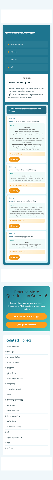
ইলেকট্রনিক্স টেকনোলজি (13, 389)
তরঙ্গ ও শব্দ (9, 351)
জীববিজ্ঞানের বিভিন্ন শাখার (14, 400)
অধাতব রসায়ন (10, 405)
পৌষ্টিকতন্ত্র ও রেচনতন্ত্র (13, 426)
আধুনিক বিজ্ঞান (11, 421)
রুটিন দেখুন (15, 159)
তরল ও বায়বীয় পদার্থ (12, 362)
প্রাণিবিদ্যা (9, 448)
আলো (8, 442)
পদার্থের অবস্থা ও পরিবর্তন (14, 378)
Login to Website (27, 324)
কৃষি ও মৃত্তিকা (11, 373)
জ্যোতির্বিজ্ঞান (10, 384)
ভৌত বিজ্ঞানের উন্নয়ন (13, 410)
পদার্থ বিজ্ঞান (10, 368)
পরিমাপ (8, 394)
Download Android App (27, 316)
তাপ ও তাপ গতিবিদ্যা (13, 357)
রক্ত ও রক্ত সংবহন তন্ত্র (14, 437)
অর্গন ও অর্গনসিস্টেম (12, 346)
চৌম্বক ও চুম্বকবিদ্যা (13, 416)
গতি (7, 432)
